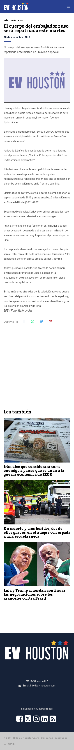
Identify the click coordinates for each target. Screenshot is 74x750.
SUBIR (11, 744)
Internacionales (13, 20)
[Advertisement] (37, 369)
